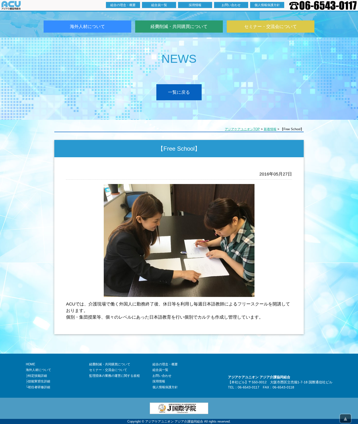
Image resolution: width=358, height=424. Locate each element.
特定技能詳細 (37, 376)
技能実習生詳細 (39, 381)
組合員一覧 (159, 5)
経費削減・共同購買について (179, 26)
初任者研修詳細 (39, 387)
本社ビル (238, 382)
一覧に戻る (179, 92)
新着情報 (270, 129)
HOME (30, 364)
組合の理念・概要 (123, 5)
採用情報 (195, 5)
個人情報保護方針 (267, 5)
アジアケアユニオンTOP (242, 129)
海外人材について (87, 26)
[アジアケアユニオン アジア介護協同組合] (11, 8)
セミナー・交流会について (270, 26)
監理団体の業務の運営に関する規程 (114, 376)
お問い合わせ (231, 5)
